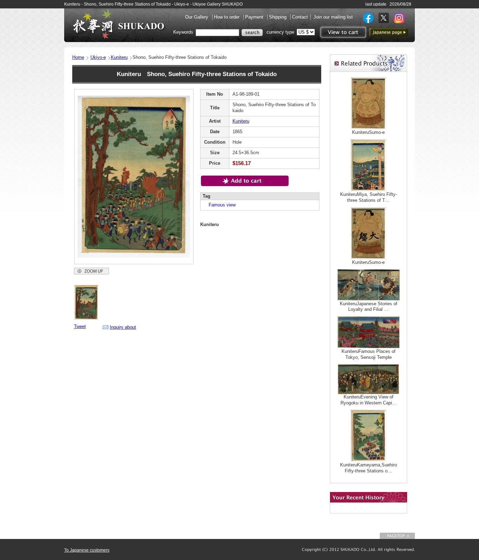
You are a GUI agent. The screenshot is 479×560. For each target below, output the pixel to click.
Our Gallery (197, 17)
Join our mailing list (333, 17)
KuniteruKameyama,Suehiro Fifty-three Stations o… (368, 467)
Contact (300, 17)
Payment (255, 17)
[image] (86, 318)
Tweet (80, 326)
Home (78, 57)
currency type (280, 32)
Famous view (220, 204)
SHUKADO (118, 23)
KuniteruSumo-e (368, 132)
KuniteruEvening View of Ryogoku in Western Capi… (368, 399)
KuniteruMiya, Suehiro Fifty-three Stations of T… (368, 197)
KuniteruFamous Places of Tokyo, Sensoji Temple (369, 354)
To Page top (397, 536)
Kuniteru (119, 57)
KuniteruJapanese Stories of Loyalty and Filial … (368, 306)
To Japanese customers (86, 550)
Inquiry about (123, 327)
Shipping (278, 17)
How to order (227, 17)
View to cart (342, 32)
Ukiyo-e (98, 57)
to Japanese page (388, 32)
